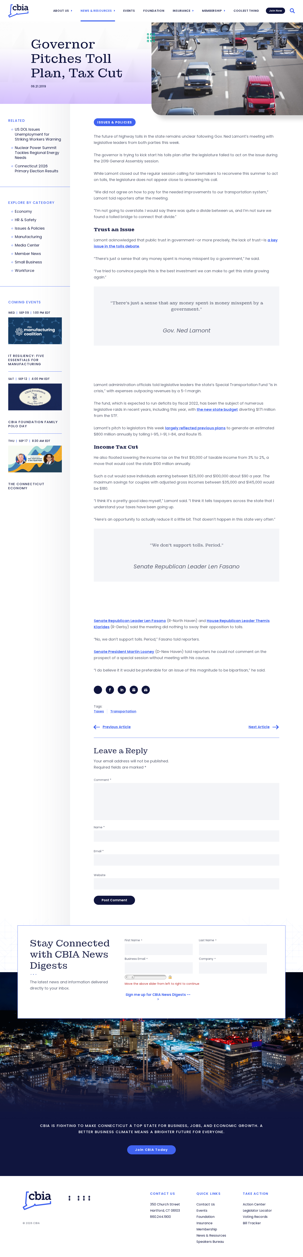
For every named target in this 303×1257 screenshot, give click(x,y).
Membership (212, 11)
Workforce (24, 270)
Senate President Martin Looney (124, 651)
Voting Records (255, 1216)
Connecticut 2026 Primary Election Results (36, 169)
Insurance (181, 11)
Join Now (275, 11)
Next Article (259, 727)
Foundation (153, 11)
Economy (23, 211)
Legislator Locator (257, 1210)
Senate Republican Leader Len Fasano (130, 620)
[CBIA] (18, 11)
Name (99, 827)
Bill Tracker (252, 1223)
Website (100, 875)
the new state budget (217, 409)
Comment (102, 780)
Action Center (254, 1204)
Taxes (99, 711)
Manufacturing (28, 236)
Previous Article (117, 727)
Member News (28, 253)
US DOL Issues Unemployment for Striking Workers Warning (38, 134)
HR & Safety (25, 219)
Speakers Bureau (210, 1241)
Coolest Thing (246, 11)
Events (129, 11)
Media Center (27, 245)
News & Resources (96, 11)
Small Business (28, 262)
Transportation (123, 711)
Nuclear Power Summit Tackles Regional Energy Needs (37, 152)
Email (99, 851)
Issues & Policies (30, 228)
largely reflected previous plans (195, 428)
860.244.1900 (160, 1216)
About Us (61, 11)
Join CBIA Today (151, 1149)
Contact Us (205, 1204)
